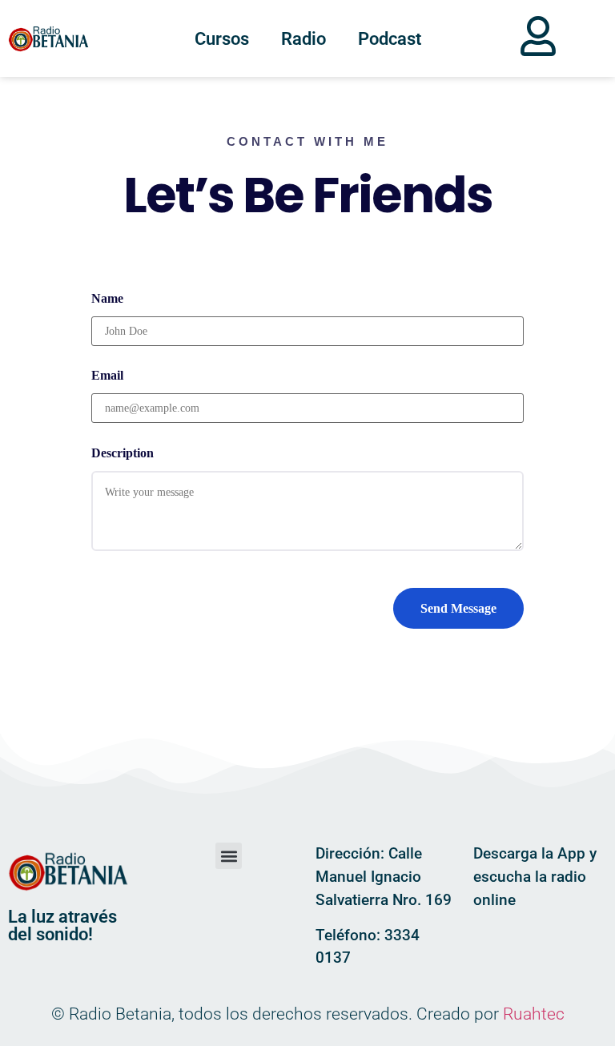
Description (122, 453)
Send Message (458, 608)
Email (107, 375)
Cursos (222, 38)
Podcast (389, 38)
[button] (228, 856)
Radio (303, 38)
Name (107, 298)
